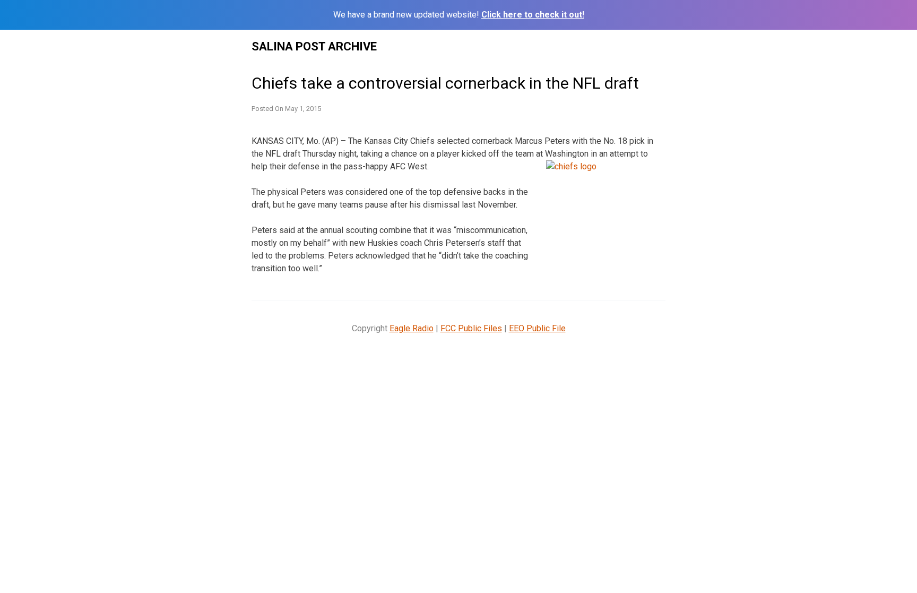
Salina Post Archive (314, 46)
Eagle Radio (412, 328)
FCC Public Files (471, 328)
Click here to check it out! (532, 15)
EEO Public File (537, 328)
